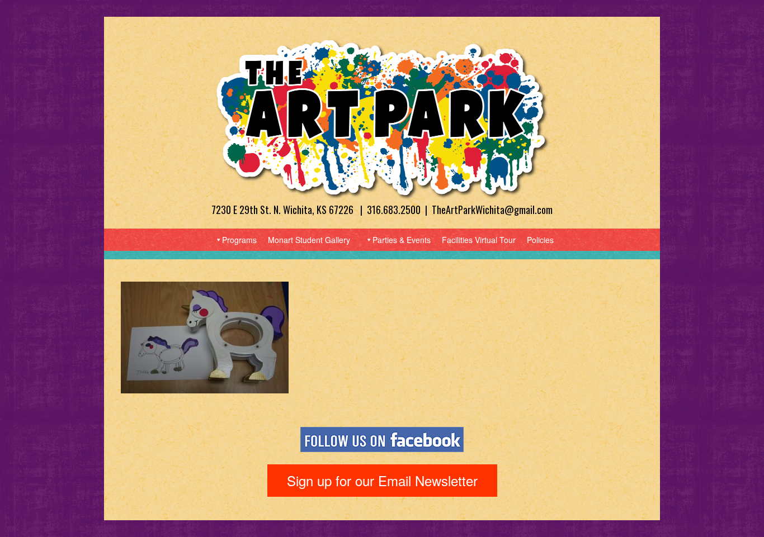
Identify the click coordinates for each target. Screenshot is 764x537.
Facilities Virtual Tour (479, 239)
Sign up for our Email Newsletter (382, 480)
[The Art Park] (382, 118)
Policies (540, 239)
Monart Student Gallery (309, 239)
